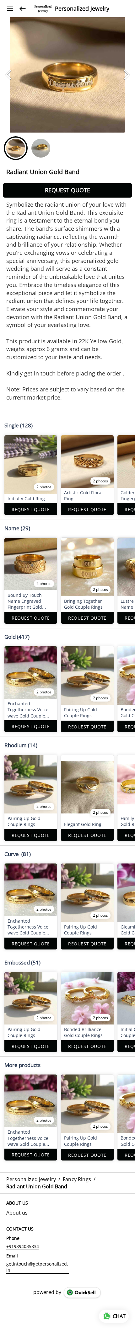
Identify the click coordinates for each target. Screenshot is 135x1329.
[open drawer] (10, 8)
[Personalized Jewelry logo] (43, 8)
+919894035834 (22, 1246)
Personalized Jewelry (82, 9)
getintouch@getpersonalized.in (37, 1267)
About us (17, 1212)
